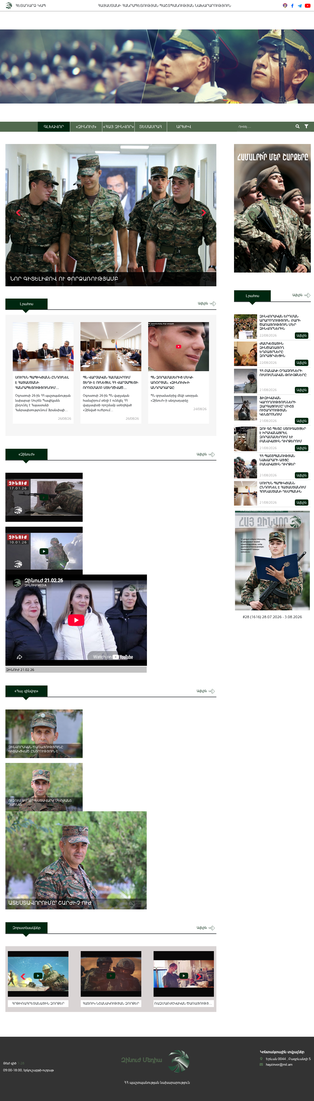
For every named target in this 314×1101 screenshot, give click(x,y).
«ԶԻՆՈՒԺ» (86, 126)
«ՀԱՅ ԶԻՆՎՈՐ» (118, 126)
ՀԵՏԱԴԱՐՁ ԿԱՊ (30, 5)
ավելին (203, 303)
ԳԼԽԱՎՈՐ (54, 126)
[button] (203, 213)
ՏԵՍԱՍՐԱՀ (150, 126)
